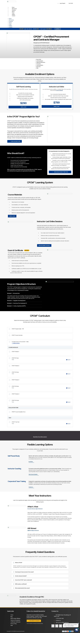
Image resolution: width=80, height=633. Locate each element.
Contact (13, 15)
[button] (40, 17)
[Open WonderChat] (76, 630)
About (13, 11)
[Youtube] (60, 625)
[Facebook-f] (56, 625)
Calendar (14, 10)
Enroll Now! (58, 28)
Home (13, 7)
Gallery (13, 14)
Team (13, 12)
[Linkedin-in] (52, 625)
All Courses (14, 8)
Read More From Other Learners (40, 436)
